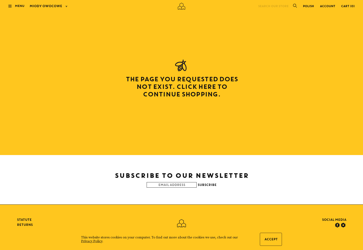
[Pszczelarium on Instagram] (343, 225)
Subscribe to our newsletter (181, 175)
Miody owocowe (45, 6)
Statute (24, 220)
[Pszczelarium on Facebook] (337, 225)
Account (327, 6)
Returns (25, 225)
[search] (293, 6)
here (207, 86)
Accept (271, 239)
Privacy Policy (91, 241)
